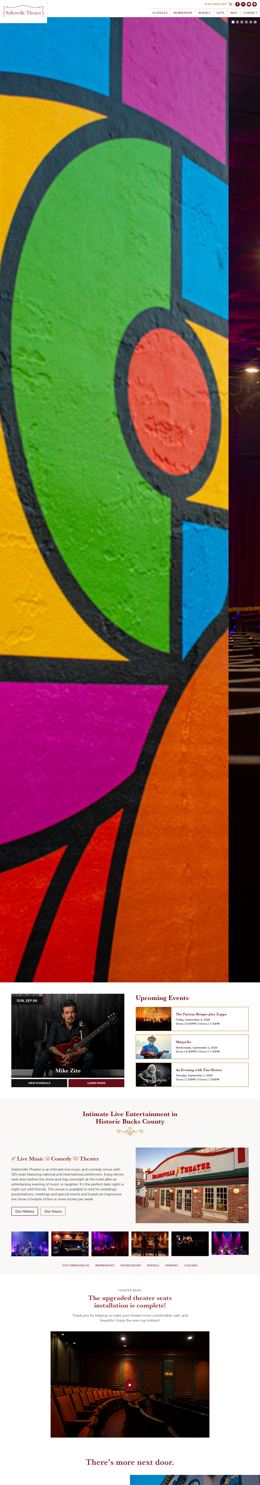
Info (233, 13)
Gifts (220, 13)
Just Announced (75, 1265)
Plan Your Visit (216, 4)
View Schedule (39, 1083)
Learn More (96, 1083)
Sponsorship (130, 1265)
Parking (171, 1265)
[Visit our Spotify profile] (254, 4)
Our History (24, 1211)
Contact (250, 13)
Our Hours (53, 1211)
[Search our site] (230, 4)
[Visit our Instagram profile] (243, 4)
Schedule (160, 13)
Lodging (191, 1265)
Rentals (204, 13)
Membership (183, 13)
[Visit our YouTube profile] (249, 4)
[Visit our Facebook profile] (237, 4)
